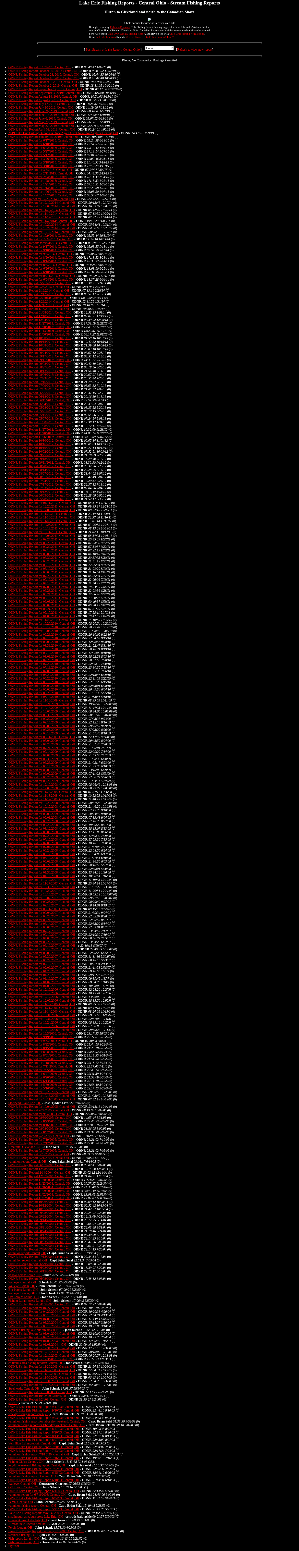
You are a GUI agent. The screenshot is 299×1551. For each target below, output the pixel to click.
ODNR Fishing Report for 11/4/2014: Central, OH (40, 221)
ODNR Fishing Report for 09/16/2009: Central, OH (41, 722)
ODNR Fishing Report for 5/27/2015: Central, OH (41, 151)
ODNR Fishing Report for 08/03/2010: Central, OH (41, 656)
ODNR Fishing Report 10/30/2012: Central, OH (39, 440)
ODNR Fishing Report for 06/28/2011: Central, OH (41, 590)
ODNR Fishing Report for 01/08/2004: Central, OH (41, 1341)
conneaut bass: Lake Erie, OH (27, 1520)
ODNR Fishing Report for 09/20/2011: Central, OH (41, 543)
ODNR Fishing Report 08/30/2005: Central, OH (39, 1117)
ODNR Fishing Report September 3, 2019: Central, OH (44, 93)
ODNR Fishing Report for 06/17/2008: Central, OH (41, 854)
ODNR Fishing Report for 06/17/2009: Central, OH (41, 766)
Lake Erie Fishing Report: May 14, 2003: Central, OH (43, 1513)
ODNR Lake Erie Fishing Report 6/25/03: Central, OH (43, 1472)
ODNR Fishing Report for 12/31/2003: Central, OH (41, 1348)
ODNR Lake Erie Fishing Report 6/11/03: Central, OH (43, 1491)
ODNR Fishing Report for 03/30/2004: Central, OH (41, 1322)
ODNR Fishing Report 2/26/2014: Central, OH (38, 287)
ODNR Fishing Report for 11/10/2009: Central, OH (41, 700)
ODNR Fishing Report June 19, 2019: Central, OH (41, 115)
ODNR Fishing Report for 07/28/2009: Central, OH (41, 744)
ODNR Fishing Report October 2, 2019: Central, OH (42, 85)
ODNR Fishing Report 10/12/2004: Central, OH (39, 1205)
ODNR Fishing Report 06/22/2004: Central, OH (39, 1267)
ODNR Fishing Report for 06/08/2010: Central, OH (41, 685)
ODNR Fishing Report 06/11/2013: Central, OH (39, 400)
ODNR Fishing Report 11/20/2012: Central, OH (39, 433)
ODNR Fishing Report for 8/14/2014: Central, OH (41, 261)
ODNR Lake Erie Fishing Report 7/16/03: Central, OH (43, 1458)
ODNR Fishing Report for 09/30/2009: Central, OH (41, 715)
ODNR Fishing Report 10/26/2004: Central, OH (39, 1202)
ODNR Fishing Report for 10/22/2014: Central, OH (41, 228)
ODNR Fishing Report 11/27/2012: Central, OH (39, 429)
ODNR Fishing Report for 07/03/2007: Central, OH (41, 938)
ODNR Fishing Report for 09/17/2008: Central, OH (41, 810)
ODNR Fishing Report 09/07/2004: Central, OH (39, 1223)
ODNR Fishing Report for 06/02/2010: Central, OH (41, 689)
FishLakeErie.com (120, 27)
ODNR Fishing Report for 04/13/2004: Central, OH (41, 1315)
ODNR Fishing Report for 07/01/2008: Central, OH (41, 846)
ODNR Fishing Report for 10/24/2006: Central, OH (41, 1022)
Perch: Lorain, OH (20, 1527)
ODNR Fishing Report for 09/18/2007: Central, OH (41, 905)
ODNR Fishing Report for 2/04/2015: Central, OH (41, 177)
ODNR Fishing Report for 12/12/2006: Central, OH (41, 997)
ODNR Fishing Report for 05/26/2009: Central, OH (41, 777)
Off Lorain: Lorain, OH (23, 1297)
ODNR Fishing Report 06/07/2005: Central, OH (39, 1165)
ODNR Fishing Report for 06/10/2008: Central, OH (41, 857)
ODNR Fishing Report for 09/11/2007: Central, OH (41, 909)
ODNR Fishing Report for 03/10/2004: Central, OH (41, 1326)
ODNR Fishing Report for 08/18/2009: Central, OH (41, 733)
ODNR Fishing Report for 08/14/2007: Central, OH (41, 923)
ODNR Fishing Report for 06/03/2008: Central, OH (41, 861)
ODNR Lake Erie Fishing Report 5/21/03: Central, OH (43, 1509)
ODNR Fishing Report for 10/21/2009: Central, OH (41, 704)
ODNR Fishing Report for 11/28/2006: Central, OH (41, 1004)
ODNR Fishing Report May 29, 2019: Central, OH (41, 122)
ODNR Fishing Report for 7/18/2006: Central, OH (41, 1062)
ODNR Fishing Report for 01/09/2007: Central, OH (41, 982)
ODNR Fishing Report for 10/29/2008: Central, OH (41, 803)
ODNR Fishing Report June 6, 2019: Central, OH (40, 118)
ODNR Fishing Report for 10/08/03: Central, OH (40, 1392)
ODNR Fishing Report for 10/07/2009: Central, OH (41, 711)
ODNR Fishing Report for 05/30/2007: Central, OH (41, 956)
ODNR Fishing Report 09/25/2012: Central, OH (39, 455)
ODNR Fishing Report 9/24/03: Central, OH (37, 1399)
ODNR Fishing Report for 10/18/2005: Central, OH (41, 1095)
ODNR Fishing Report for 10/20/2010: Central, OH (41, 623)
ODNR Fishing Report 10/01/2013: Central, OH (39, 349)
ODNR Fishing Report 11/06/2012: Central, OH (39, 437)
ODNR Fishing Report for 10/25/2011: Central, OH (41, 524)
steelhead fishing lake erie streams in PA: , (35, 1330)
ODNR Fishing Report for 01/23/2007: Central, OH (41, 971)
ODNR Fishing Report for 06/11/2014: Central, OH (41, 276)
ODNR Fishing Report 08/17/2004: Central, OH (39, 1234)
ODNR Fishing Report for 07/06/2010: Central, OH (41, 671)
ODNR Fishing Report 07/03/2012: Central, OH (39, 488)
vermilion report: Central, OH (27, 1161)
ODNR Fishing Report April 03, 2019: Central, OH (41, 129)
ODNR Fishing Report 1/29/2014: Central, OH (38, 301)
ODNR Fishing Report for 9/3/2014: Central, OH (40, 254)
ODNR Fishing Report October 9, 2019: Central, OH (42, 82)
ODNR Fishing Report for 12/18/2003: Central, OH (41, 1352)
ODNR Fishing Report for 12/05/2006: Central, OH (41, 1000)
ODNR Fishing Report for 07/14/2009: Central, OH (41, 751)
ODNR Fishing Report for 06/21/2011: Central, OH (41, 594)
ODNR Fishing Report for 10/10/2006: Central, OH (41, 1029)
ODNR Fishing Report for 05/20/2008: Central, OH (41, 868)
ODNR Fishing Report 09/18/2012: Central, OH (39, 459)
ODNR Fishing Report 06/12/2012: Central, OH (39, 491)
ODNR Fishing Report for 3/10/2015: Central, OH (41, 166)
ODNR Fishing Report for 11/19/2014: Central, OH (41, 213)
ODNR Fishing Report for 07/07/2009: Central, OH (41, 755)
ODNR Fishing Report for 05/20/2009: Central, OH (41, 781)
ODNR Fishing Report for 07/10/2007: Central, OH (41, 934)
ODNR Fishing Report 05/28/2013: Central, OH (39, 407)
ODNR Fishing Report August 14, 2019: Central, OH (42, 96)
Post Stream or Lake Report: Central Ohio (113, 49)
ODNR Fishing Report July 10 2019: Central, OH (40, 107)
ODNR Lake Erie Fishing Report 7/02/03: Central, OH (43, 1469)
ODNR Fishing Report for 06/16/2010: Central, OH (41, 682)
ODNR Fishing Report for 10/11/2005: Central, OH (41, 1099)
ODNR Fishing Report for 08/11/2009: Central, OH (41, 737)
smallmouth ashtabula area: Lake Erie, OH (35, 1516)
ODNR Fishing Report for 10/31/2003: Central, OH (41, 1381)
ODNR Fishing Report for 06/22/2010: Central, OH (41, 678)
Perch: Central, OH (20, 1502)
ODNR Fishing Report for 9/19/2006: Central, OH (41, 1037)
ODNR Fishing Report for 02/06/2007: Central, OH (41, 967)
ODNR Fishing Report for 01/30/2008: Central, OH (41, 872)
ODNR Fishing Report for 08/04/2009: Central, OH (41, 740)
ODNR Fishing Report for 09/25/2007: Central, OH (41, 901)
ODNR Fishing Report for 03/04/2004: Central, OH (41, 1333)
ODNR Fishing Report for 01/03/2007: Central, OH (41, 986)
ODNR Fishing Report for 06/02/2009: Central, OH (41, 773)
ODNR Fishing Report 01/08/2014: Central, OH (39, 312)
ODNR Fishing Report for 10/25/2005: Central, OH (41, 1092)
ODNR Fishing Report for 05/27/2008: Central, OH (41, 865)
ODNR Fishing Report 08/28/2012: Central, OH (39, 466)
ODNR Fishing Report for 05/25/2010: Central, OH (41, 693)
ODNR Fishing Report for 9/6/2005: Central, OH (40, 1114)
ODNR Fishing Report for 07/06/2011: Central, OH (41, 587)
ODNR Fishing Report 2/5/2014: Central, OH (38, 298)
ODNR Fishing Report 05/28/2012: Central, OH (39, 499)
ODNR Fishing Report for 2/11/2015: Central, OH (40, 173)
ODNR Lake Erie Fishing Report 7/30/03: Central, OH (43, 1447)
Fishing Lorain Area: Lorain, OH (29, 1300)
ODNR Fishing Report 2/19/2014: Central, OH (38, 290)
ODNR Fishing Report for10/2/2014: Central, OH (40, 239)
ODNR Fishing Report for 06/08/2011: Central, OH (41, 601)
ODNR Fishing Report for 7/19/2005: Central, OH (41, 1139)
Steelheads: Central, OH (23, 1388)
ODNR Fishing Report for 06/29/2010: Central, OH (41, 674)
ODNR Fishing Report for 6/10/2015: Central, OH (41, 144)
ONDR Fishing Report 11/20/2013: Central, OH (39, 327)
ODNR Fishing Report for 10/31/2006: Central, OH (41, 1015)
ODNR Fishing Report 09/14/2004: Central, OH (39, 1220)
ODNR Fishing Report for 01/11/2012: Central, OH (41, 502)
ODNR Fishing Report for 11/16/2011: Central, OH (41, 517)
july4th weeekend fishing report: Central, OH (37, 1465)
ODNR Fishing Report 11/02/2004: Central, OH (39, 1194)
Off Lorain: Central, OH (24, 1487)
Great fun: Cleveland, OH (25, 1147)
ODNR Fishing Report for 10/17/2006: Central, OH (41, 1026)
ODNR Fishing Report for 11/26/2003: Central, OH (41, 1366)
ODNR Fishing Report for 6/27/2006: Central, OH (41, 1073)
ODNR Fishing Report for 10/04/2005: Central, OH (41, 1106)
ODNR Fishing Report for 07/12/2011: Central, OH (41, 583)
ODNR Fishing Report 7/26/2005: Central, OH (38, 1136)
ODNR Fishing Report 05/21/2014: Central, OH (39, 283)
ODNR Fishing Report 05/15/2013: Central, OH (39, 415)
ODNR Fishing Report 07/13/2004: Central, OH (39, 1256)
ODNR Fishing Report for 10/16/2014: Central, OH (41, 232)
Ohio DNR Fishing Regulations (186, 33)
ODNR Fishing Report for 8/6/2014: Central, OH (40, 265)
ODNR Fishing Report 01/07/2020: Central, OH (39, 67)
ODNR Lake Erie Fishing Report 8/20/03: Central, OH (43, 1432)
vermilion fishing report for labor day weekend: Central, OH (47, 1421)
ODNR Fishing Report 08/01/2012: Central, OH (39, 477)
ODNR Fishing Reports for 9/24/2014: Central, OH (41, 243)
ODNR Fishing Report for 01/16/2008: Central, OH (41, 876)
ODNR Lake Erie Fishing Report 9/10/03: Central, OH (43, 1410)
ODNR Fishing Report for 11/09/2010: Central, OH (41, 620)
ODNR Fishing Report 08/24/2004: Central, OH (39, 1231)
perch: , (13, 1403)
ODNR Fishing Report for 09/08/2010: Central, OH (41, 642)
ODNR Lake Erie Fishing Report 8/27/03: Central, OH (43, 1428)
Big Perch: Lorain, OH (23, 1289)
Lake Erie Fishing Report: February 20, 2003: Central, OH (46, 1531)
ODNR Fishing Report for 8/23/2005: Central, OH (41, 1121)
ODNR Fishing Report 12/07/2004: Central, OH (39, 1176)
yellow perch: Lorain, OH (25, 1275)
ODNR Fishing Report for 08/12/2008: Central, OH (41, 828)
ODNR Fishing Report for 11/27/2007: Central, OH (41, 883)
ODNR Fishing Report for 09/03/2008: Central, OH (41, 817)
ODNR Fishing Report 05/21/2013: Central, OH (39, 411)
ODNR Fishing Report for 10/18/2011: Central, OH (41, 528)
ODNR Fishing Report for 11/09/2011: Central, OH (41, 521)
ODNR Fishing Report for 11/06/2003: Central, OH (41, 1377)
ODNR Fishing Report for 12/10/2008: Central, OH (41, 784)
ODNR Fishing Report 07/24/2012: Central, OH (39, 481)
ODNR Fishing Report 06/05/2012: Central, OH (39, 495)
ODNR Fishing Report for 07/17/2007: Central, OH (41, 931)
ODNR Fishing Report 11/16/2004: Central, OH (39, 1187)
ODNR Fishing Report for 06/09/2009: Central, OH (41, 770)
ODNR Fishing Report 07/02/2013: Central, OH (39, 389)
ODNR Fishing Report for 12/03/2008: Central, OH (41, 788)
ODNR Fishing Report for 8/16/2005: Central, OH (41, 1125)
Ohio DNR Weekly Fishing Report (126, 33)
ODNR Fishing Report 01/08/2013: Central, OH (39, 426)
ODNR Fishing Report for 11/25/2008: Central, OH (41, 792)
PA (173, 36)
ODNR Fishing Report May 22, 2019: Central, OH (41, 125)
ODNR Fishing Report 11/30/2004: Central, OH (39, 1180)
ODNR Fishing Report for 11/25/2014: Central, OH (41, 210)
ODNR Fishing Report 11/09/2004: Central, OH (39, 1191)
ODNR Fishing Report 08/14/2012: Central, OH (39, 470)
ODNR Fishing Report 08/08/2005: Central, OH (39, 1128)
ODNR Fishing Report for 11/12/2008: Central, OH (41, 799)
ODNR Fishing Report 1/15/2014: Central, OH (38, 308)
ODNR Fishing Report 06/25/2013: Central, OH (39, 393)
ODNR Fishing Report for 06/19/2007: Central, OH (41, 945)
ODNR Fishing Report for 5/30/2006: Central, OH (41, 1084)
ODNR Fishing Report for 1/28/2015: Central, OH (41, 180)
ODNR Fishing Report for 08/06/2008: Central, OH (41, 832)
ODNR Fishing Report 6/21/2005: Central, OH (38, 1158)
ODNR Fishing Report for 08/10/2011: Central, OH (41, 568)
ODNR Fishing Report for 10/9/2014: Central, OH (41, 235)
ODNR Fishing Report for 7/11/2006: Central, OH (40, 1066)
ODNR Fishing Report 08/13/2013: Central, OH (39, 371)
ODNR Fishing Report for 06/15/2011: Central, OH (41, 598)
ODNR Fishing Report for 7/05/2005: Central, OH (41, 1150)
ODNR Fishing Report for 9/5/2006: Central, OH (40, 1040)
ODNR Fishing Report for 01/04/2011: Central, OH (41, 616)
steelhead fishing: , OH (23, 1535)
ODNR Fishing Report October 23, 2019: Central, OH (43, 74)
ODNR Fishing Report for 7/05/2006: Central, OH (41, 1070)
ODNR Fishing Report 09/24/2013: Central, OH (39, 352)
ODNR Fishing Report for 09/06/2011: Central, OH (41, 554)
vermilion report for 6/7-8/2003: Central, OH (37, 1494)
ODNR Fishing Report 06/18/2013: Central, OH (39, 396)
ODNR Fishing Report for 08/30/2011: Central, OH (41, 557)
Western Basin (133, 36)
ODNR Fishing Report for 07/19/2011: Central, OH (41, 579)
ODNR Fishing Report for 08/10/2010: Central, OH (41, 653)
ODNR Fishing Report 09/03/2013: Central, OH (39, 363)
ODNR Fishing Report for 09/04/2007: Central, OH (41, 912)
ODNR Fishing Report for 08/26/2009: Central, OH (41, 729)
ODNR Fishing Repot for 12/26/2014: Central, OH (41, 199)
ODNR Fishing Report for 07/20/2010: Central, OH (41, 663)
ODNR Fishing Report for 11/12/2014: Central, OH (41, 217)
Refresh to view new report (194, 49)
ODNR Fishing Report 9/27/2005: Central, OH (38, 1110)
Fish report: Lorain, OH (23, 1538)
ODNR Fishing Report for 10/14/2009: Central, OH (41, 707)
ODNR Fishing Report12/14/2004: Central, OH (39, 1172)
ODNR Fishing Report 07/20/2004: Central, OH (39, 1249)
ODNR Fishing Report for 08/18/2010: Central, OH (41, 649)
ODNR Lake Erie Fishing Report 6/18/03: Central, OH (43, 1480)
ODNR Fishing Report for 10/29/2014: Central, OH (41, 224)
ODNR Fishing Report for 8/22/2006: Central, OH (41, 1044)
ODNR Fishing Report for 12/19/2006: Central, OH (41, 989)
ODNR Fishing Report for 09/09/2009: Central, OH (41, 814)
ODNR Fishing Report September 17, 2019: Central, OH (45, 89)
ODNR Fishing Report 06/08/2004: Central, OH (39, 1278)
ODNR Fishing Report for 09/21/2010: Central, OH (41, 634)
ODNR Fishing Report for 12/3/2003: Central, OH (41, 1359)
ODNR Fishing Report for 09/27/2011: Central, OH (41, 539)
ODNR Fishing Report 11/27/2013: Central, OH (39, 323)
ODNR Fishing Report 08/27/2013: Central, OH (39, 367)
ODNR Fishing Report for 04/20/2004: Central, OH (41, 1311)
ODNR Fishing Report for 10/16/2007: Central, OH (41, 894)
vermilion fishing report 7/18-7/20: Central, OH (38, 1454)
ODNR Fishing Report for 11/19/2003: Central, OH (41, 1370)
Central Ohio (149, 36)
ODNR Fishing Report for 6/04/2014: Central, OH (41, 279)
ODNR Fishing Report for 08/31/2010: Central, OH (41, 645)
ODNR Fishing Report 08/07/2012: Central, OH (39, 473)
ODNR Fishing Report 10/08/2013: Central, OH (39, 345)
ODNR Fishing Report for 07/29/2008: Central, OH (41, 836)
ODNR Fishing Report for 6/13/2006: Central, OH (41, 1081)
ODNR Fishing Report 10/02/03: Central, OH (38, 1395)
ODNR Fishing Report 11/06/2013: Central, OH (39, 334)
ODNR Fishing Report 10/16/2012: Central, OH (39, 444)
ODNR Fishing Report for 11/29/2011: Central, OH (41, 513)
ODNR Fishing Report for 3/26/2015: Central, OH (41, 158)
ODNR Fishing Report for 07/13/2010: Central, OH (41, 667)
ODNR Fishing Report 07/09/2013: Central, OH (39, 385)
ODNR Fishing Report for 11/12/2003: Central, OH (41, 1374)
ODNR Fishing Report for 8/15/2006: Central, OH (41, 1048)
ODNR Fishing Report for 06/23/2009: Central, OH (41, 762)
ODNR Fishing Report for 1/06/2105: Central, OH (41, 191)
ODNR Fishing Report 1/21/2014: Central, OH (38, 305)
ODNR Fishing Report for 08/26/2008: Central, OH (41, 821)
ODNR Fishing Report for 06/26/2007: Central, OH (41, 942)
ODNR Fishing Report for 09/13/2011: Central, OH (41, 550)
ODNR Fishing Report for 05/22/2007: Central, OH (41, 960)
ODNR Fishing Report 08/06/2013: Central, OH (39, 374)
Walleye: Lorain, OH (21, 1286)
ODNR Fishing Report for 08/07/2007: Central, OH (41, 927)
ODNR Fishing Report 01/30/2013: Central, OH (39, 422)
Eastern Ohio (164, 36)
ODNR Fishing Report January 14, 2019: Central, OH (43, 136)
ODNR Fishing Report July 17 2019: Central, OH (40, 104)
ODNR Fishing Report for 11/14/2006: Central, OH (41, 1011)
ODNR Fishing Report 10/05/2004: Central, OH (39, 1209)
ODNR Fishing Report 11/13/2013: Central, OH (39, 330)
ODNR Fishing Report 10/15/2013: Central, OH (39, 341)
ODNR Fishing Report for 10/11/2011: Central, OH (41, 532)
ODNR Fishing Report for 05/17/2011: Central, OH (41, 612)
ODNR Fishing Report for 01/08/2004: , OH (37, 1344)
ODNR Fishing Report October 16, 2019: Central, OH (43, 78)
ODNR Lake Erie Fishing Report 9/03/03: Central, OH (43, 1417)
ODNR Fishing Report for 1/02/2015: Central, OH (41, 195)
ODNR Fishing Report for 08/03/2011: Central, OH (41, 572)
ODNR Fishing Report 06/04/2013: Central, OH (39, 404)
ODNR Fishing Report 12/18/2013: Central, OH (39, 316)
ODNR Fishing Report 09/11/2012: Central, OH (39, 462)
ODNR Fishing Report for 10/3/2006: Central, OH (41, 1033)
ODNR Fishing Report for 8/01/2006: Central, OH (41, 1055)
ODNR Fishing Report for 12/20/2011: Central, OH (41, 506)
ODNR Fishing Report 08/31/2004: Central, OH (39, 1227)
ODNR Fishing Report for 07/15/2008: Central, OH (41, 839)
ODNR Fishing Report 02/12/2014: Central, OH (39, 294)
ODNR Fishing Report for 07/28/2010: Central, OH (41, 660)
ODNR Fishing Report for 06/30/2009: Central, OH (41, 759)
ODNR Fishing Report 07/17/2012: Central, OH (39, 484)
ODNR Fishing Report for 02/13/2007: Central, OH (41, 964)
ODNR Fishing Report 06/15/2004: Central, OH (39, 1271)
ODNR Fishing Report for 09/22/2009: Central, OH (41, 718)
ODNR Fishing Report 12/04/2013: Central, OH (39, 319)
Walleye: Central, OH (22, 1282)
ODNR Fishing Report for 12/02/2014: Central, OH (41, 206)
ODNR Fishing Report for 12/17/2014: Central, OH (41, 202)
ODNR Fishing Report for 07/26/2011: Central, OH (41, 576)
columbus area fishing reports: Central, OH (35, 1363)
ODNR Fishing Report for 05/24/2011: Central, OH (41, 609)
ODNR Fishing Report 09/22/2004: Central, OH (39, 1216)
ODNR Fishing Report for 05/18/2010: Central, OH (41, 696)
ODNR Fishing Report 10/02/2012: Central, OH (39, 451)
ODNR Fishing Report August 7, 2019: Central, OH (42, 100)
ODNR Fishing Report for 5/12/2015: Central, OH (41, 155)
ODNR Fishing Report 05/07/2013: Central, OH (39, 418)
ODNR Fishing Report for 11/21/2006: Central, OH (41, 1008)
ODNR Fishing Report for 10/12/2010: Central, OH (41, 627)
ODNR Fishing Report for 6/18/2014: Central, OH (41, 272)
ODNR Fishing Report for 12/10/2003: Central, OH (41, 1355)
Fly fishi (13, 1546)
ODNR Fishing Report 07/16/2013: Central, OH (39, 382)
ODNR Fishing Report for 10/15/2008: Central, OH (41, 806)
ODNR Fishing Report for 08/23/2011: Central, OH (41, 561)
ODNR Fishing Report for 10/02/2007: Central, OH (41, 898)
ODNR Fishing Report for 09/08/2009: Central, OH (41, 726)
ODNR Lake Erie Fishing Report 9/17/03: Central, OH (43, 1406)
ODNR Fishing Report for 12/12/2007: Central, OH (41, 879)
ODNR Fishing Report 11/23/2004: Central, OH (39, 1183)
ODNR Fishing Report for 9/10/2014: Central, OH (41, 250)
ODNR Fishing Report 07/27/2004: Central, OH (39, 1245)
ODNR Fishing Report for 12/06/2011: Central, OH (41, 510)
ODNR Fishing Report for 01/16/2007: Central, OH (41, 978)
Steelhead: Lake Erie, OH (24, 1103)
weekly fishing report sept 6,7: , (29, 1414)
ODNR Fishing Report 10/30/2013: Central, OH (39, 338)
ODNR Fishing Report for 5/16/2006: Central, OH (41, 1088)
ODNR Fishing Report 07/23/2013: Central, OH (39, 378)
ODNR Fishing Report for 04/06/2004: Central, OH (41, 1319)
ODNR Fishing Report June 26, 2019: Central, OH (41, 111)
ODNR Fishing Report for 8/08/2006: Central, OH (41, 1051)
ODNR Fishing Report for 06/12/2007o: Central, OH (42, 949)
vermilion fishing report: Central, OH (32, 1476)
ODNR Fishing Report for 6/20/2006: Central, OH (41, 1077)
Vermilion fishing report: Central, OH (32, 1443)
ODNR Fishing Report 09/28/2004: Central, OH (39, 1212)
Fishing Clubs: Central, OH (26, 1461)
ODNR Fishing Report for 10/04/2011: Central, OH (41, 535)
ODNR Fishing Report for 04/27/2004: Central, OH (41, 1308)
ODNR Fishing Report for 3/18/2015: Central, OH (41, 162)
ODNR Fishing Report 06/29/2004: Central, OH (39, 1264)
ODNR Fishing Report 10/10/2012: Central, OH (39, 448)
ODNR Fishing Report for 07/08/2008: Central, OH (41, 843)
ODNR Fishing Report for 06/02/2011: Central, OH (41, 605)
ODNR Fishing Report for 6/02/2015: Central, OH (41, 147)
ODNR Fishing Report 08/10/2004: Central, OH (39, 1238)
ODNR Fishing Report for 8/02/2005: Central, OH (41, 1132)
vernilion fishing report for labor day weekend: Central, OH (46, 1425)
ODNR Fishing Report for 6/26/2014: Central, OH (41, 268)
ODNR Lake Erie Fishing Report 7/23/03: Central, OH (43, 1450)
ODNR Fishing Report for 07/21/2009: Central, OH (41, 748)
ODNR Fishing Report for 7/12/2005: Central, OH (41, 1143)
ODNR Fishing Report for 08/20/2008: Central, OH (41, 825)
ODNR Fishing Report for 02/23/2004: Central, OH (41, 1337)
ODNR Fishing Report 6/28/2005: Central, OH (38, 1154)
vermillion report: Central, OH (27, 1260)
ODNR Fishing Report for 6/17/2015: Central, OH (41, 140)
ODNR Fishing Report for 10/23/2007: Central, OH (41, 890)
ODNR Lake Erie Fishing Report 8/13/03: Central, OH (43, 1436)
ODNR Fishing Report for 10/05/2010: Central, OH (41, 631)
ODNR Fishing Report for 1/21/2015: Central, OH (41, 184)
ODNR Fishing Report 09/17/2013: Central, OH (39, 356)
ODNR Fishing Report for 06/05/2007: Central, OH (41, 953)
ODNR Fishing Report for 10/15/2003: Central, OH (41, 1385)
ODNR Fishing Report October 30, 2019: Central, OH (43, 71)
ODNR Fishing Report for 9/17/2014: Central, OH (41, 246)
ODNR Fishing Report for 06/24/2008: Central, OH (41, 850)
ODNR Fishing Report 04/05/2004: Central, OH (39, 1304)
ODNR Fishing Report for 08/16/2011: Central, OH (41, 565)
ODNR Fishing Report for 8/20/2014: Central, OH (41, 257)
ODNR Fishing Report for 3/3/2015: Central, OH (40, 169)
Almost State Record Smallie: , (28, 1524)
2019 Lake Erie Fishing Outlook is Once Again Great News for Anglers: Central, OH (63, 133)
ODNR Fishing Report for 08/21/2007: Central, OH (41, 920)
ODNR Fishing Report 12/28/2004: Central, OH (39, 1169)
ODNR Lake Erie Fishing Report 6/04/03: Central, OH (43, 1498)
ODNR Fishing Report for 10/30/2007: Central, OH (41, 887)
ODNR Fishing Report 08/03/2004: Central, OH (39, 1242)
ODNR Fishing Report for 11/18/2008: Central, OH (41, 795)
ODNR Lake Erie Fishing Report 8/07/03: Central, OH (43, 1439)
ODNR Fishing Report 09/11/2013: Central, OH (39, 360)
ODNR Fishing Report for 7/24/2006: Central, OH (41, 1059)
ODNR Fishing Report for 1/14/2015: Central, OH (41, 188)
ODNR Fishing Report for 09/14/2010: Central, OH (41, 638)
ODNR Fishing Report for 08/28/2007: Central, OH (41, 916)
